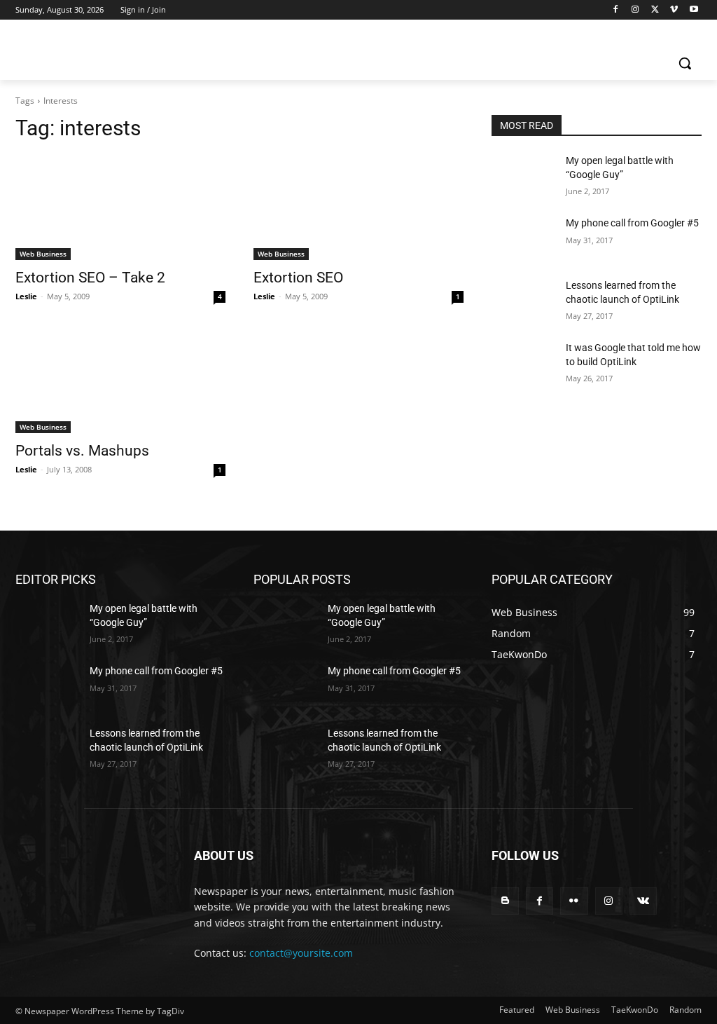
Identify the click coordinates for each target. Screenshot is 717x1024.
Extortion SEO (298, 277)
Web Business (43, 254)
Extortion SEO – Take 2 (90, 277)
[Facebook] (616, 10)
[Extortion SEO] (358, 207)
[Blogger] (505, 901)
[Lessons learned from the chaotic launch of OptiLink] (523, 301)
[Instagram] (635, 10)
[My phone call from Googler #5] (523, 239)
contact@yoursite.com (301, 953)
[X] (655, 10)
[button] (685, 63)
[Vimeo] (674, 10)
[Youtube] (693, 10)
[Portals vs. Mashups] (120, 380)
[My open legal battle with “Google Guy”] (523, 176)
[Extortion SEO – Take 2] (120, 207)
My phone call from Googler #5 (632, 222)
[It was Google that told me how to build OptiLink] (523, 363)
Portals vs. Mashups (82, 450)
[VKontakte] (643, 901)
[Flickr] (573, 901)
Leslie (26, 296)
